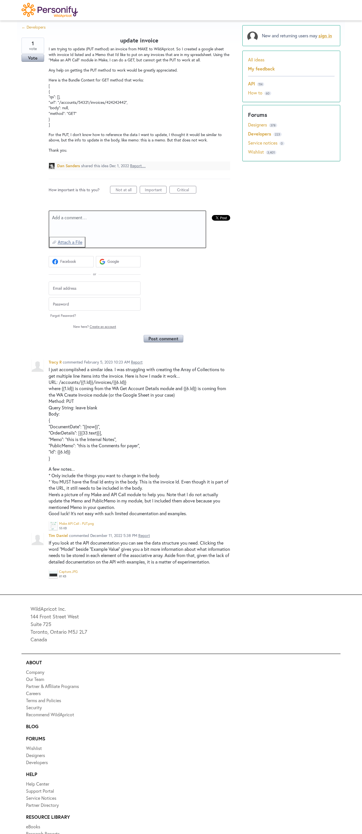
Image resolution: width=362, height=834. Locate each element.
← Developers (33, 27)
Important (156, 190)
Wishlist (256, 152)
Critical (186, 190)
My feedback (261, 69)
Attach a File (70, 242)
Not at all (126, 190)
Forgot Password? (63, 315)
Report (137, 362)
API (251, 84)
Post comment (163, 338)
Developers (260, 134)
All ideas (256, 60)
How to (255, 93)
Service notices (263, 143)
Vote (33, 58)
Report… (138, 165)
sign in (325, 35)
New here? (94, 326)
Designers (258, 125)
